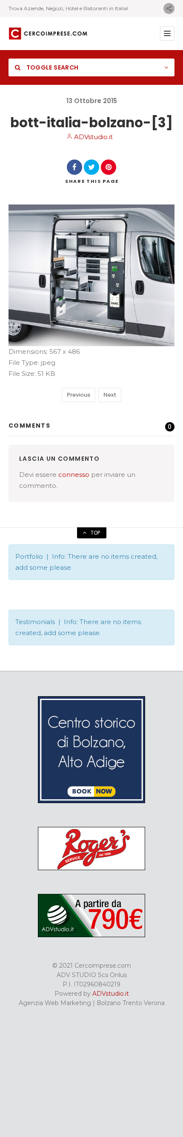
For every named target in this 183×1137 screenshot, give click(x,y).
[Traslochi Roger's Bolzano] (91, 868)
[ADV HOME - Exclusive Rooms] (91, 801)
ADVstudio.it (92, 137)
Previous (78, 395)
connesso (73, 474)
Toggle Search (51, 67)
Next (109, 395)
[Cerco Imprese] (48, 33)
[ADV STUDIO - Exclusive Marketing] (91, 935)
